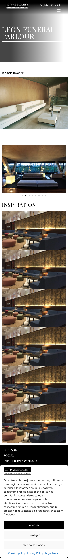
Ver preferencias (34, 545)
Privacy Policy (35, 553)
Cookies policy (16, 553)
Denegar (34, 535)
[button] (59, 11)
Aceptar (34, 525)
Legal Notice (52, 553)
